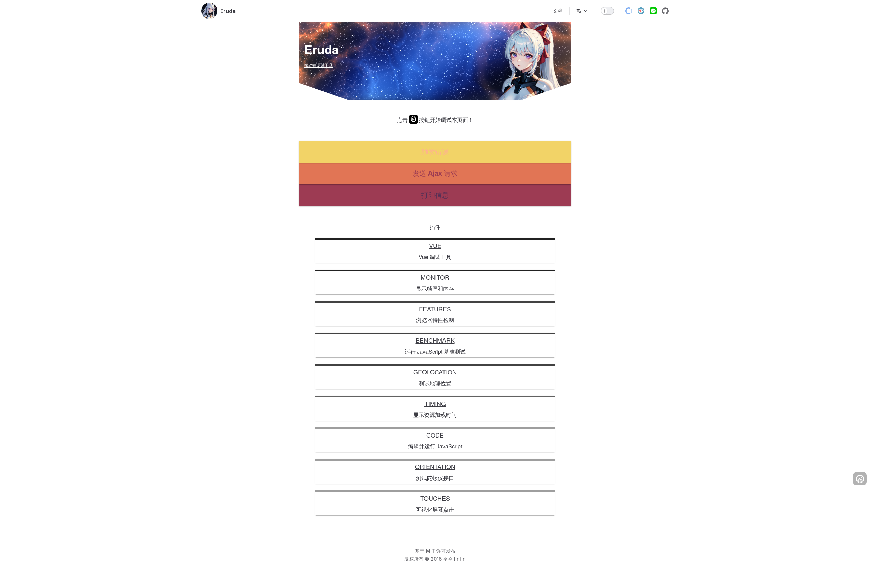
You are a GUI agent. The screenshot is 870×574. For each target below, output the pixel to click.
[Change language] (582, 11)
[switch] (607, 11)
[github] (665, 11)
